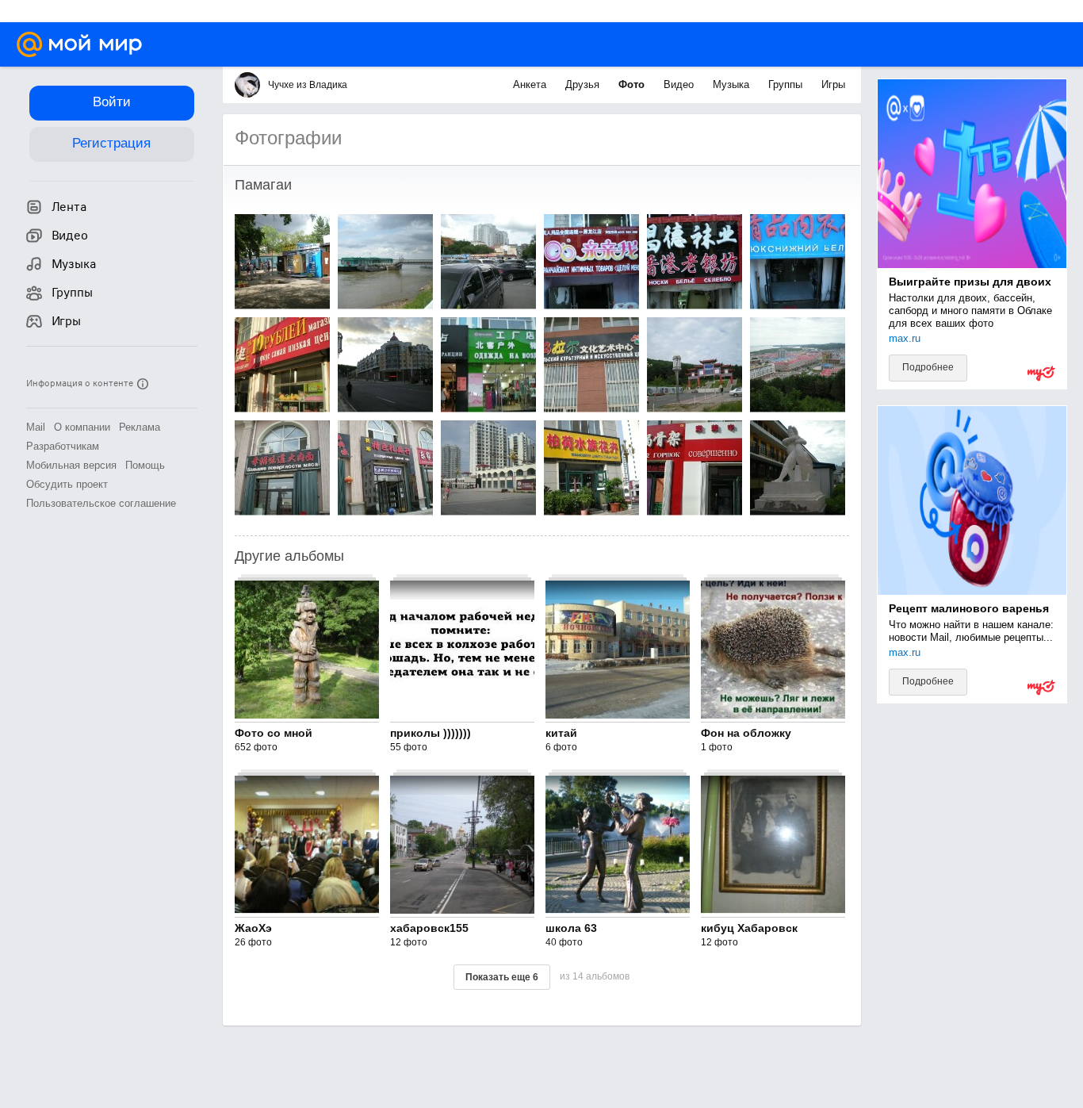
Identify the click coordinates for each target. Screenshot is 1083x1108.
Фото (633, 84)
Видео (680, 84)
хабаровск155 (429, 928)
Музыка (732, 84)
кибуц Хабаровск (749, 928)
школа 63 (571, 928)
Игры (833, 84)
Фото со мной (273, 733)
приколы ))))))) (430, 733)
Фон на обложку (746, 733)
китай (561, 733)
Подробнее (928, 367)
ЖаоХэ (253, 928)
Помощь (145, 465)
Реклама (139, 427)
